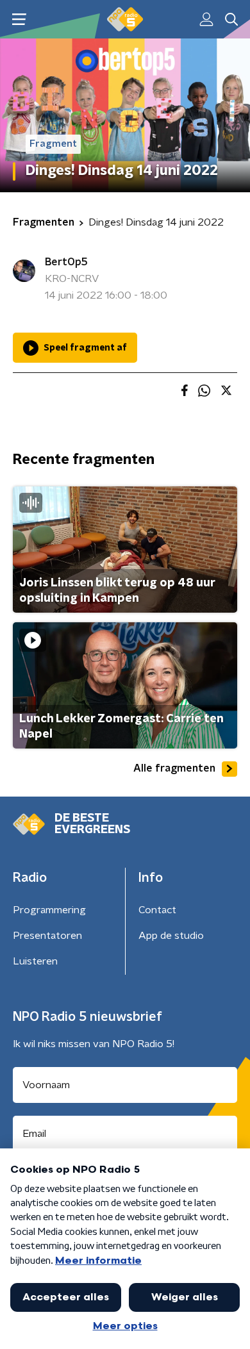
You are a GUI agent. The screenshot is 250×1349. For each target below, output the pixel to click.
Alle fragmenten (174, 768)
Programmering (49, 910)
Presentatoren (47, 936)
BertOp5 (66, 262)
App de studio (171, 936)
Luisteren (35, 961)
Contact (157, 910)
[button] (18, 19)
